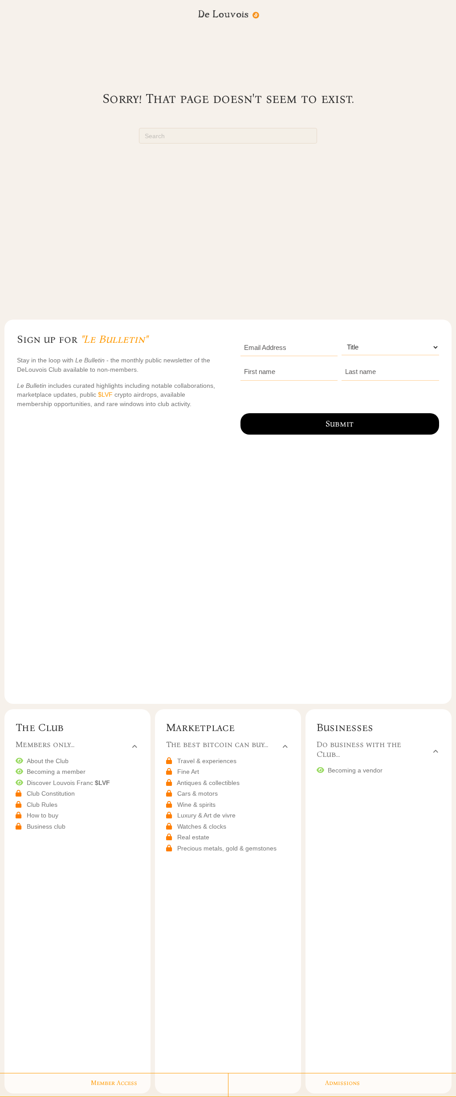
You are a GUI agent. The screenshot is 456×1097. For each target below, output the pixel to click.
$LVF (106, 394)
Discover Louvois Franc (68, 782)
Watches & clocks (201, 826)
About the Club (48, 760)
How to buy (42, 815)
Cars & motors (197, 793)
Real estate (193, 837)
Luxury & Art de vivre (206, 815)
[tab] (76, 745)
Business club (46, 826)
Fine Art (188, 771)
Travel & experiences (206, 760)
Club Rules (42, 804)
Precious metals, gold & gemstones (227, 848)
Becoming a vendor (355, 770)
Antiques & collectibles (208, 782)
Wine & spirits (196, 804)
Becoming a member (56, 771)
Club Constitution (51, 793)
